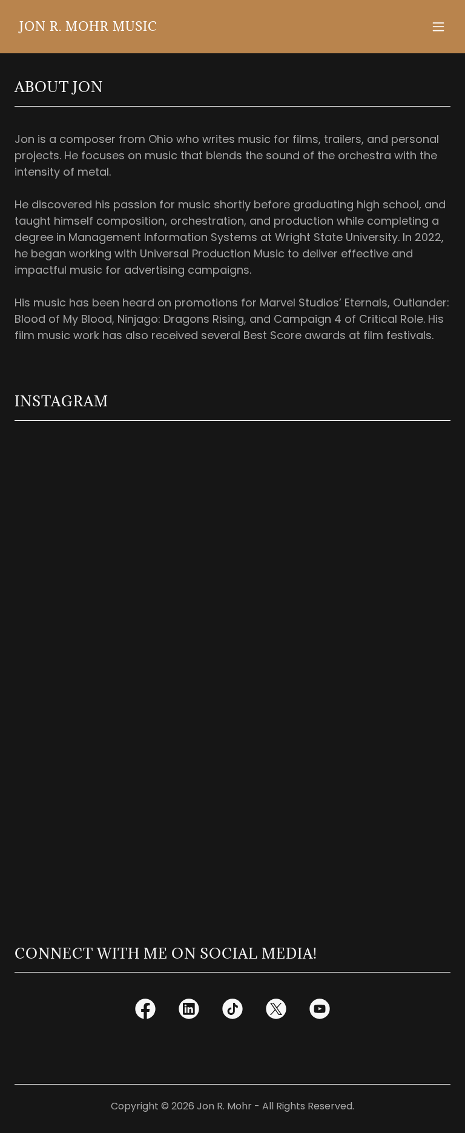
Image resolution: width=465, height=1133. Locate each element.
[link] (88, 27)
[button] (438, 27)
